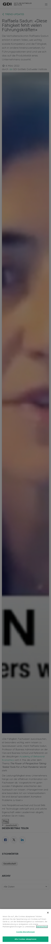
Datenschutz (41, 927)
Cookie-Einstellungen (25, 932)
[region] (25, 926)
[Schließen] (48, 913)
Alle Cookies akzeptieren (25, 939)
